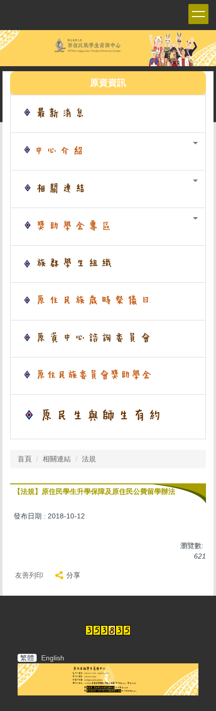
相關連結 (57, 459)
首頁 (25, 459)
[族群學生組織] (108, 264)
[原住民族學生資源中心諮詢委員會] (108, 338)
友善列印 (29, 575)
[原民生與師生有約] (108, 417)
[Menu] (198, 14)
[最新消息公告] (108, 113)
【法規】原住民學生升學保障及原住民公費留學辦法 (94, 491)
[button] (108, 151)
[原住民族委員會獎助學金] (108, 376)
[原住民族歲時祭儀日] (108, 301)
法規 (89, 459)
